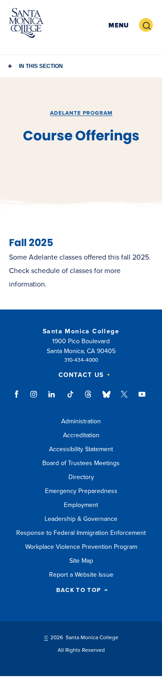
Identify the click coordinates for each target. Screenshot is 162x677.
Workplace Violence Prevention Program (81, 547)
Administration (81, 421)
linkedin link (51, 399)
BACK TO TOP (78, 590)
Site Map (81, 561)
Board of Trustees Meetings (81, 463)
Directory (81, 477)
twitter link (124, 399)
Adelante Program (81, 113)
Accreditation (81, 435)
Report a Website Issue (81, 574)
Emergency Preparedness (81, 491)
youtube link (142, 399)
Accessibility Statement (81, 449)
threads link (88, 399)
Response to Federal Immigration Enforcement (81, 533)
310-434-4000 (81, 360)
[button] (118, 25)
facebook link (19, 399)
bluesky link (106, 399)
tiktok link (70, 399)
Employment (81, 505)
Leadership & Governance (81, 519)
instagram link (34, 399)
